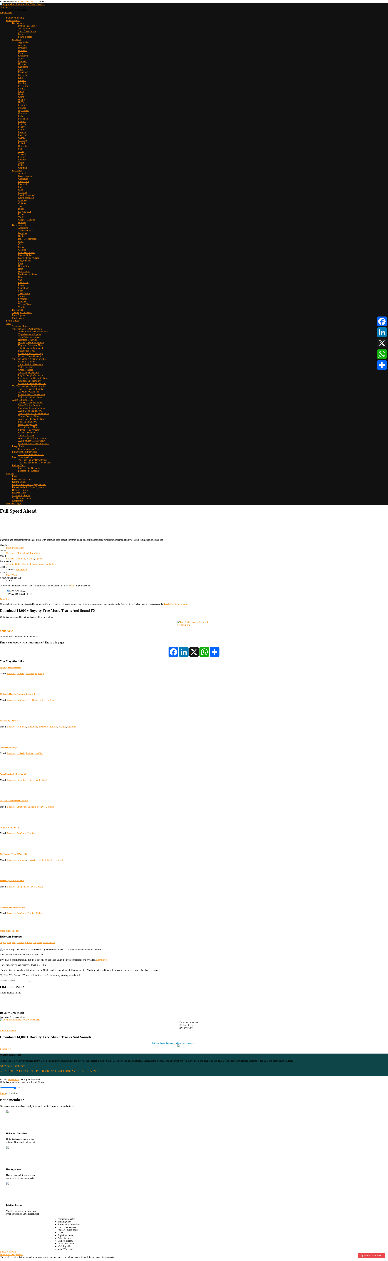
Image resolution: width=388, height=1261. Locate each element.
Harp (20, 269)
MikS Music (12, 575)
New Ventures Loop (8, 747)
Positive (22, 132)
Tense (21, 162)
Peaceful (22, 124)
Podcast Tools (18, 465)
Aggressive (23, 42)
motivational (49, 942)
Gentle (21, 94)
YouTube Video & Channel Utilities (29, 359)
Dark (20, 58)
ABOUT (4, 1071)
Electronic (23, 184)
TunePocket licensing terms (175, 604)
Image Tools (18, 446)
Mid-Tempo (21, 569)
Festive (21, 88)
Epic (20, 77)
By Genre (17, 170)
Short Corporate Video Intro (12, 880)
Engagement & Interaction (24, 451)
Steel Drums (24, 293)
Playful (21, 129)
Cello (20, 244)
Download (5, 599)
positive (20, 942)
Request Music (19, 492)
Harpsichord (24, 271)
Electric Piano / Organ (28, 258)
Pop (20, 187)
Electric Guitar (25, 255)
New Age (22, 200)
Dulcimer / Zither (26, 252)
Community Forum (21, 495)
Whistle (21, 307)
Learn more (101, 959)
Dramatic (22, 61)
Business (22, 50)
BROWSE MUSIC (19, 1071)
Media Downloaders (22, 457)
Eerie (20, 69)
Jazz (20, 206)
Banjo (21, 236)
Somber (22, 159)
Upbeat (21, 165)
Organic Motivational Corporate (14, 801)
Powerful (22, 135)
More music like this (9, 930)
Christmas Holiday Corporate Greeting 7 (17, 694)
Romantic (22, 146)
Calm (20, 53)
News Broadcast (26, 198)
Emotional (23, 72)
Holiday (22, 222)
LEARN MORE (8, 1030)
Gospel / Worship (26, 219)
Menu (9, 12)
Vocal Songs (24, 28)
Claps (21, 247)
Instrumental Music (27, 26)
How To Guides (20, 490)
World (21, 217)
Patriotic (22, 121)
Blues (21, 208)
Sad (20, 148)
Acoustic (22, 173)
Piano (21, 285)
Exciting (22, 83)
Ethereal (22, 80)
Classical (22, 192)
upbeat (28, 942)
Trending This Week (22, 312)
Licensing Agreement (22, 479)
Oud (20, 279)
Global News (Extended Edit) (12, 907)
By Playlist (17, 309)
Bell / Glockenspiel (27, 238)
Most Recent (18, 318)
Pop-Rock (35, 553)
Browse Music (13, 20)
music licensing (25, 1)
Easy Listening (25, 176)
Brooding (22, 47)
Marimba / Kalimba (27, 274)
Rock (20, 189)
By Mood (16, 39)
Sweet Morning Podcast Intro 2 (13, 774)
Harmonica (23, 266)
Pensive (22, 127)
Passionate (23, 118)
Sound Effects (25, 36)
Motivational (23, 553)
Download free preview (11, 1254)
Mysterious (23, 110)
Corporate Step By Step (10, 827)
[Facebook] (381, 321)
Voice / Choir (24, 304)
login (72, 585)
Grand (21, 97)
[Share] (381, 365)
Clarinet (22, 249)
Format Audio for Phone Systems (28, 487)
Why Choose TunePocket (12, 1066)
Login (3, 12)
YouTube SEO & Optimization (27, 329)
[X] (381, 343)
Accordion (23, 228)
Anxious (22, 45)
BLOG (45, 1071)
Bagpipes (22, 233)
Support (10, 473)
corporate (37, 942)
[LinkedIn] (381, 332)
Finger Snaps (24, 260)
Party (20, 116)
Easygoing (23, 67)
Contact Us (17, 501)
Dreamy (22, 64)
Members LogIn (14, 503)
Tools (8, 323)
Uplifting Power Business (10, 667)
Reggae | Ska (24, 211)
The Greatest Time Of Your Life (13, 854)
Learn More (5, 1048)
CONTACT (93, 1071)
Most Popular (18, 315)
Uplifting (22, 168)
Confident (23, 56)
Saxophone (23, 288)
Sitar (20, 290)
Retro (20, 214)
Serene (21, 157)
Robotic (22, 143)
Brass (20, 241)
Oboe (20, 277)
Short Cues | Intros (27, 31)
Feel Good (23, 86)
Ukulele (22, 301)
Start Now (6, 630)
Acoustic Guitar (25, 230)
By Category (18, 23)
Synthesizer (23, 299)
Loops (21, 34)
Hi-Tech (22, 102)
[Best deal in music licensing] (194, 625)
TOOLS (81, 1071)
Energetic (22, 75)
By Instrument (19, 225)
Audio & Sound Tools (22, 400)
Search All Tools (20, 326)
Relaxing (22, 140)
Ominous (22, 113)
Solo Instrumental (26, 195)
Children (22, 203)
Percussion (23, 282)
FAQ (14, 476)
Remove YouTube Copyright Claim (29, 484)
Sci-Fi (21, 151)
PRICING (35, 1071)
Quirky (21, 137)
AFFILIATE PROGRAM (62, 1071)
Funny (21, 91)
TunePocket (5, 7)
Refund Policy (19, 481)
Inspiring (22, 105)
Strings (21, 296)
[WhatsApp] (381, 354)
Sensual (22, 154)
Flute (20, 263)
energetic (11, 942)
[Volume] (1, 1085)
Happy (21, 99)
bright (3, 942)
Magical (22, 107)
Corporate (23, 178)
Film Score (23, 181)
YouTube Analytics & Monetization (29, 386)
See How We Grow (21, 498)
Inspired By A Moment (9, 721)
